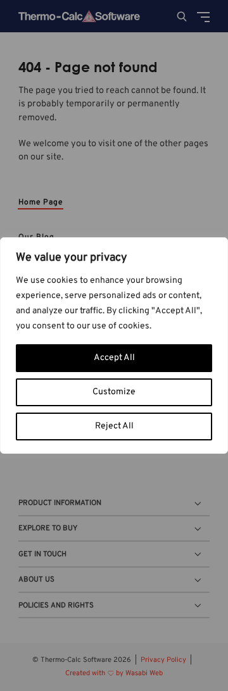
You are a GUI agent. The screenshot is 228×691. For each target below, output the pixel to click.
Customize (114, 392)
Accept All (114, 357)
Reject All (114, 426)
